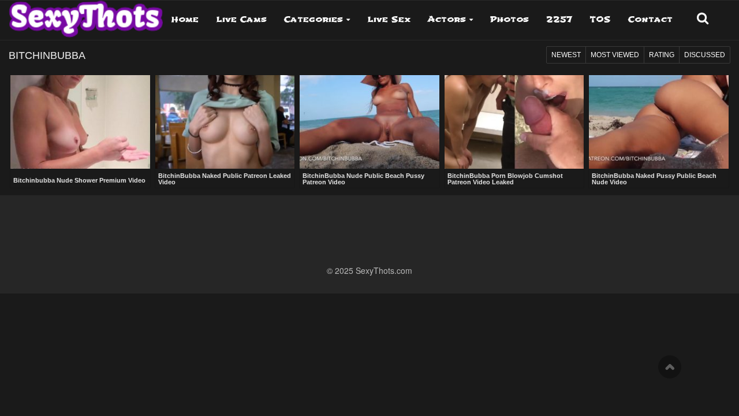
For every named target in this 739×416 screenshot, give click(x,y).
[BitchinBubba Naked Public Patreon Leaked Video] (225, 122)
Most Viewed (615, 55)
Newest (566, 55)
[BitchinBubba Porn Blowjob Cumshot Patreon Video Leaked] (514, 122)
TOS (600, 19)
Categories (313, 19)
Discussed (704, 55)
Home (185, 19)
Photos (509, 19)
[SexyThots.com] (86, 15)
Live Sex (388, 19)
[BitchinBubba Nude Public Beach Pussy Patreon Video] (369, 122)
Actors (447, 19)
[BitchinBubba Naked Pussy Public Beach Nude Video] (659, 122)
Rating (661, 55)
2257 (559, 19)
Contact (650, 19)
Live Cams (241, 19)
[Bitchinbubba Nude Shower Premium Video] (80, 123)
